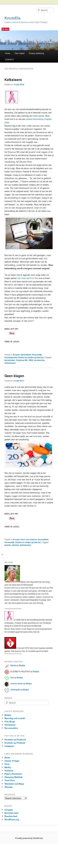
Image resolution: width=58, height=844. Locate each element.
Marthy (7, 767)
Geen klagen (14, 375)
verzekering (39, 360)
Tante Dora (9, 780)
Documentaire (11, 727)
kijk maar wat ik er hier (28, 278)
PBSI (31, 360)
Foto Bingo (9, 721)
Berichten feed (11, 812)
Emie (6, 764)
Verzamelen (10, 724)
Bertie (13, 665)
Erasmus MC (22, 360)
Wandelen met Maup (14, 783)
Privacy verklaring (36, 53)
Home (7, 53)
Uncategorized (10, 357)
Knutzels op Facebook (15, 739)
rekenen (15, 545)
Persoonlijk (37, 354)
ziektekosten (10, 363)
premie (7, 545)
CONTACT (9, 59)
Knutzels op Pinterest (14, 742)
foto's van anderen (29, 539)
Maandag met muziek (14, 718)
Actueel (16, 354)
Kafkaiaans (13, 79)
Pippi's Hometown (13, 773)
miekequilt (15, 689)
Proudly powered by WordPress (29, 838)
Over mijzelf (19, 53)
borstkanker (9, 360)
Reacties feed (10, 816)
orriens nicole (17, 683)
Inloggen (8, 809)
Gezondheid (26, 354)
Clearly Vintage (11, 760)
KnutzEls (12, 17)
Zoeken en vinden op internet (31, 357)
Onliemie (8, 770)
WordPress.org (11, 819)
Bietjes (22, 665)
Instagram (9, 745)
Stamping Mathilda (13, 777)
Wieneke (8, 786)
